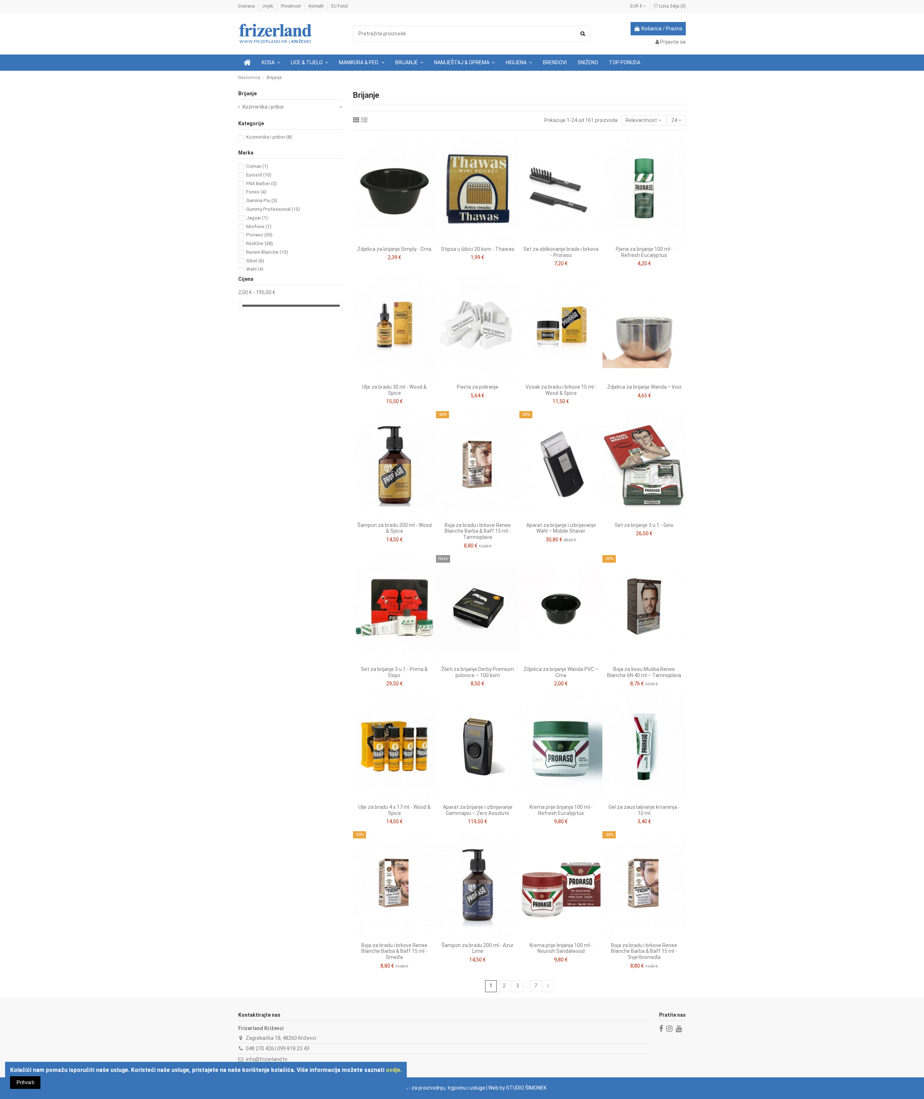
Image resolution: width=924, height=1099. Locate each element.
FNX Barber (261, 183)
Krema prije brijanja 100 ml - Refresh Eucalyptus (561, 810)
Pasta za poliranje (477, 387)
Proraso (259, 234)
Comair (257, 166)
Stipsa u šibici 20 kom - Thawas (477, 249)
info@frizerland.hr (267, 1059)
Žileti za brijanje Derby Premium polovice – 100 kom (477, 672)
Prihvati (25, 1082)
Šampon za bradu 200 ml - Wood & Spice (394, 528)
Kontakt (317, 6)
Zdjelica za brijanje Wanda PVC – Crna (561, 672)
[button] (310, 62)
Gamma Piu (261, 200)
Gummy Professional (273, 209)
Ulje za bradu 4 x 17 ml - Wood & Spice (394, 810)
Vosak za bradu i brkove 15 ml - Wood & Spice (561, 390)
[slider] (240, 305)
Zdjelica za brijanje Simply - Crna (394, 249)
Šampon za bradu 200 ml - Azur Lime (477, 948)
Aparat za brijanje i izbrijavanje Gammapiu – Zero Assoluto (478, 810)
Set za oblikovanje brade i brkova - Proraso (560, 252)
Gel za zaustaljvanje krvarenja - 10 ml (644, 810)
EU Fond (339, 6)
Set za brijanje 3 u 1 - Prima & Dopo (394, 672)
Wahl (254, 269)
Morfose (258, 226)
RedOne (259, 243)
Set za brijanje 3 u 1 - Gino (644, 525)
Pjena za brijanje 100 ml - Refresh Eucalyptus (644, 252)
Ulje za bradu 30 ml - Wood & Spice (394, 390)
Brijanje (247, 93)
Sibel (255, 260)
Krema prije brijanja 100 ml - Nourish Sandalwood (561, 948)
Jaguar (257, 218)
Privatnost (291, 6)
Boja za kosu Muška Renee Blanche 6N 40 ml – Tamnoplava (644, 672)
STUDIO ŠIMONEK (526, 1088)
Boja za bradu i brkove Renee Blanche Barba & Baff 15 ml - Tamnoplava (478, 531)
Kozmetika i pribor (263, 107)
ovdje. (394, 1070)
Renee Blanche (267, 252)
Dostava (247, 6)
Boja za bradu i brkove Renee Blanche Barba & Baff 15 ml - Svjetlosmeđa (644, 951)
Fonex (256, 192)
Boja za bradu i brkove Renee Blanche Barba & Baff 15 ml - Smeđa (394, 951)
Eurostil (258, 175)
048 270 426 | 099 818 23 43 (277, 1048)
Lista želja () (672, 6)
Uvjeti (268, 6)
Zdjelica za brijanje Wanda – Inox (644, 387)
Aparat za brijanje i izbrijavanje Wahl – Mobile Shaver (561, 528)
